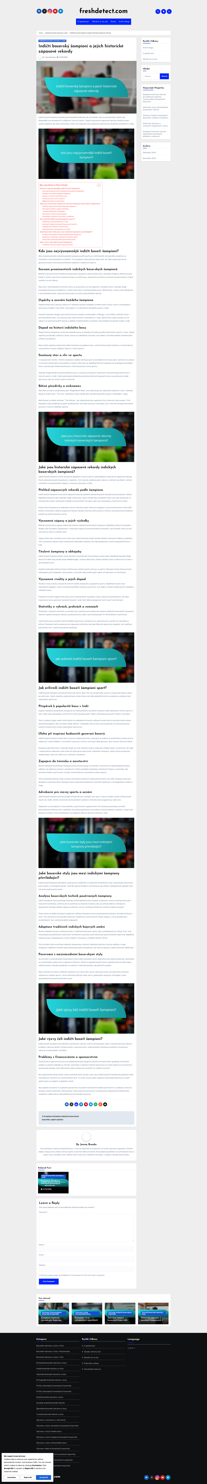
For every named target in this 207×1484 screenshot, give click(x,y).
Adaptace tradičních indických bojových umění (60, 237)
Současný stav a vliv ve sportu (53, 198)
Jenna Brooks (50, 57)
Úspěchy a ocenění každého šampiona (56, 193)
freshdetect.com (103, 11)
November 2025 (149, 158)
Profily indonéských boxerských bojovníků (53, 1386)
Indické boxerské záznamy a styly (52, 41)
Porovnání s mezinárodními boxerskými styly (59, 239)
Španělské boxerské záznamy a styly (51, 1409)
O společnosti (83, 22)
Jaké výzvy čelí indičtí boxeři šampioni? (56, 242)
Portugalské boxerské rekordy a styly (51, 1380)
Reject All (27, 1477)
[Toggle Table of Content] (97, 185)
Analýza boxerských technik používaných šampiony (61, 234)
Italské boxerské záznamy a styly (50, 1369)
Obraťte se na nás (100, 22)
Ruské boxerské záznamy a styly (49, 1397)
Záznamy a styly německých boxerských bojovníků (57, 1426)
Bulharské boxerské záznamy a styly (51, 1363)
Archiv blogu (124, 22)
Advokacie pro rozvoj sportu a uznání (56, 229)
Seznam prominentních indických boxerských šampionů (63, 191)
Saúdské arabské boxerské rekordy (50, 1403)
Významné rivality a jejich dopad (54, 214)
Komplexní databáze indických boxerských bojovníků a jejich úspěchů (53, 1183)
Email (41, 1255)
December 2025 (149, 153)
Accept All (44, 1477)
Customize (11, 1477)
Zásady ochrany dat (92, 1352)
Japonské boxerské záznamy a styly (51, 1374)
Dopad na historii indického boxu (54, 196)
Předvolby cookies (91, 1363)
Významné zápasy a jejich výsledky (55, 209)
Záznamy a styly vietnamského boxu (82, 1313)
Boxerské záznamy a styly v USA (49, 1357)
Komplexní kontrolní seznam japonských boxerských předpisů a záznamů (154, 134)
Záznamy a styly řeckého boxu (49, 1431)
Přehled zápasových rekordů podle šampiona (59, 206)
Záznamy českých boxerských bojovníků (120, 1313)
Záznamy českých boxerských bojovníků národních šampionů (117, 1320)
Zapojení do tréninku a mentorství (55, 226)
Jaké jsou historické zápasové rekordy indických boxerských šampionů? (70, 204)
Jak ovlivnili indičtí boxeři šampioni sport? (57, 219)
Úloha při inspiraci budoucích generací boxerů (59, 224)
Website (42, 1265)
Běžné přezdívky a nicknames (53, 201)
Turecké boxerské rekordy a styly (152, 1313)
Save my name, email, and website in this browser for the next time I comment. (73, 1275)
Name (42, 1245)
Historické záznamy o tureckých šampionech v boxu (152, 1320)
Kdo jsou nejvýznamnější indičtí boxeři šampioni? (60, 188)
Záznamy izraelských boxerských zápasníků (54, 1460)
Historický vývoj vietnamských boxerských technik (86, 1320)
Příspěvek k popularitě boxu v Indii (55, 221)
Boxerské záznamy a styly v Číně (50, 1346)
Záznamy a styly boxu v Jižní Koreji (51, 1420)
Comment (43, 1212)
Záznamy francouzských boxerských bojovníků (52, 1313)
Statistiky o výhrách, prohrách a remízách (58, 216)
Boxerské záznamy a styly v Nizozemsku (53, 1351)
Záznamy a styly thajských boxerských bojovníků (56, 1437)
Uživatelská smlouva (92, 1369)
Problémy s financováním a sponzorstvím (57, 245)
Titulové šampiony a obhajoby (53, 211)
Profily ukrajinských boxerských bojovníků (53, 1391)
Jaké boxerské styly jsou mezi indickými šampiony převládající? (66, 232)
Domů (113, 22)
